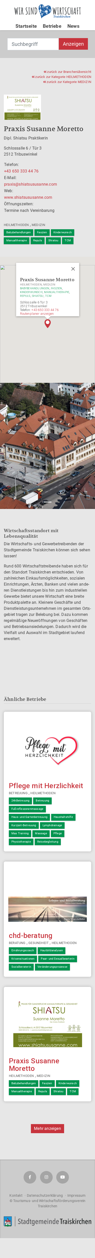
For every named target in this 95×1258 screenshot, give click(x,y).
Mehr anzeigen (47, 1128)
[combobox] (33, 44)
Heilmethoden (16, 225)
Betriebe (52, 26)
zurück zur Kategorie (62, 77)
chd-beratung (30, 935)
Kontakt (15, 1195)
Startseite (26, 26)
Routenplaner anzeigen (37, 314)
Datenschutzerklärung (45, 1195)
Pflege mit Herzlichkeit (46, 786)
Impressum (76, 1195)
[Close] (73, 269)
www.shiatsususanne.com (28, 197)
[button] (47, 323)
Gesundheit (38, 943)
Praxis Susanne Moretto (34, 1065)
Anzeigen (73, 44)
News (73, 26)
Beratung (17, 943)
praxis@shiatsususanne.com (30, 184)
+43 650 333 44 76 (21, 171)
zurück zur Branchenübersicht (68, 72)
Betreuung (18, 793)
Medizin (38, 225)
